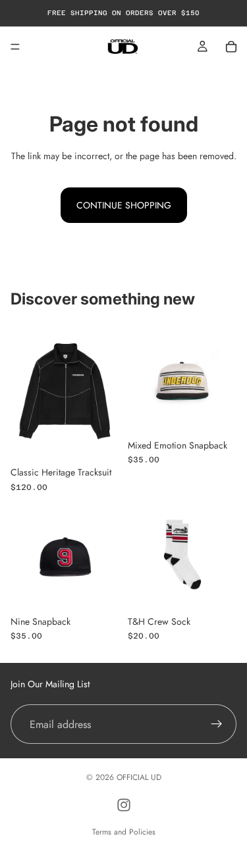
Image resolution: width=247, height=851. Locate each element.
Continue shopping (123, 205)
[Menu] (15, 47)
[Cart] (231, 46)
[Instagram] (124, 805)
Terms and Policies (123, 832)
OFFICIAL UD (139, 777)
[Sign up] (217, 725)
